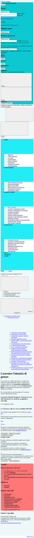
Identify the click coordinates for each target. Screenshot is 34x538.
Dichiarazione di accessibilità (12, 500)
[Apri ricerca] (19, 115)
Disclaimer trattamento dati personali (11, 523)
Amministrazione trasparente (12, 506)
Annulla (3, 103)
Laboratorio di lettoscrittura (18, 332)
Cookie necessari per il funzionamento (11, 454)
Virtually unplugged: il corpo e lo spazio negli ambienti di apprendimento (22, 368)
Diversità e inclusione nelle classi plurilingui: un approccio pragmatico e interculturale (21, 364)
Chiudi (3, 59)
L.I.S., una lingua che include (19, 347)
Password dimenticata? (7, 18)
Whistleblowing (8, 503)
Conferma (9, 103)
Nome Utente (21, 13)
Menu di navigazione (23, 312)
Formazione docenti (9, 294)
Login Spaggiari (14, 47)
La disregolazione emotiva (18, 345)
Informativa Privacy (9, 497)
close (2, 136)
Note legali (7, 495)
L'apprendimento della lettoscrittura (21, 344)
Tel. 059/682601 (11, 472)
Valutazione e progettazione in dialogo (21, 358)
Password (19, 15)
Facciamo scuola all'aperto (18, 361)
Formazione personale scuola (12, 293)
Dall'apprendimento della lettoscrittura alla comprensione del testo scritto (21, 352)
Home (6, 291)
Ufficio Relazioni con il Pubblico (13, 499)
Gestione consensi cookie (11, 505)
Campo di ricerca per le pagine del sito (11, 274)
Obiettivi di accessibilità (10, 502)
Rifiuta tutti (15, 433)
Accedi (3, 4)
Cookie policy (8, 494)
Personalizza (4, 433)
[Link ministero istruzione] (8, 3)
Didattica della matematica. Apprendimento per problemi (19, 349)
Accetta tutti (6, 435)
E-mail (19, 41)
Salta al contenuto (5, 1)
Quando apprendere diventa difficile (21, 359)
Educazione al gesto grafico (18, 334)
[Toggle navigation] (14, 129)
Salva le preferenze (14, 461)
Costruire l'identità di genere (19, 339)
